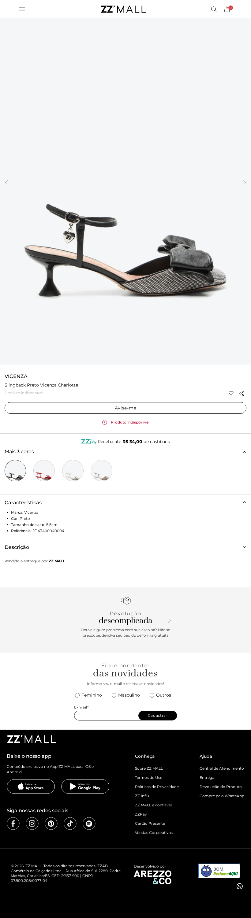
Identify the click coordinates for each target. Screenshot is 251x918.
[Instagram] (32, 823)
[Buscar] (213, 9)
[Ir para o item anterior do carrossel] (6, 183)
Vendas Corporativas (154, 832)
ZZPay (141, 814)
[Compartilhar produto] (242, 394)
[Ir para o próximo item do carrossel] (244, 183)
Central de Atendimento (222, 768)
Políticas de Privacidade (157, 786)
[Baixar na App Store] (31, 786)
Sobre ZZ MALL (149, 768)
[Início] (123, 9)
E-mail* (81, 707)
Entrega (207, 777)
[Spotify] (89, 823)
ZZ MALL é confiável (153, 805)
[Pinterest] (51, 823)
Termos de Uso (149, 777)
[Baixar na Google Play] (85, 786)
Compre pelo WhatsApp (222, 796)
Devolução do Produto (221, 786)
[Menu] (22, 9)
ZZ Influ (142, 796)
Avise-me (126, 408)
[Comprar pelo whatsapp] (239, 886)
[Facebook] (13, 823)
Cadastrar (157, 715)
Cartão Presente (150, 823)
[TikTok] (70, 823)
